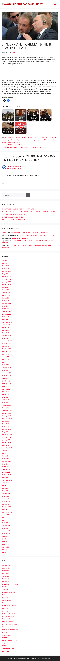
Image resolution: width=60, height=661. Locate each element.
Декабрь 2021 (6, 378)
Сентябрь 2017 (7, 512)
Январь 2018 (6, 501)
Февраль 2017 (6, 531)
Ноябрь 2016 (6, 539)
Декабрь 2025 (6, 282)
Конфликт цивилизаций (10, 629)
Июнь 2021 (5, 394)
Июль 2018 (5, 485)
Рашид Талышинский (14, 166)
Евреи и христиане (8, 613)
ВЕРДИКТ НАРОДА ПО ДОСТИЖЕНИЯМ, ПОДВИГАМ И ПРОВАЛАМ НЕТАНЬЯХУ (28, 211)
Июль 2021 (5, 392)
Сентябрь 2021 (7, 386)
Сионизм (10, 142)
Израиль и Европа (8, 616)
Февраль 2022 (7, 373)
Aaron (4, 233)
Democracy (17, 137)
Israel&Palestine (7, 587)
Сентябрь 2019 (7, 448)
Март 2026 (5, 274)
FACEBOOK (5, 573)
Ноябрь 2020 (6, 413)
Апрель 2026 (6, 271)
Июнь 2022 (6, 362)
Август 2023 (6, 325)
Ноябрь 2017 (6, 507)
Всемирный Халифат (9, 605)
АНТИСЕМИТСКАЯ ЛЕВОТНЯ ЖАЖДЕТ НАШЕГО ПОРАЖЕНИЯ (24, 147)
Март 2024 (5, 306)
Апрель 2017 (6, 525)
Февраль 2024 (7, 309)
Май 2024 (5, 300)
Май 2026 (5, 268)
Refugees (5, 597)
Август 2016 (6, 547)
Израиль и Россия (8, 621)
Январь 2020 (6, 437)
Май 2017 (5, 523)
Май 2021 (5, 397)
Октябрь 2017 (6, 509)
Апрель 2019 (6, 461)
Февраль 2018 (6, 499)
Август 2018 (6, 483)
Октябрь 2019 (6, 445)
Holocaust (5, 579)
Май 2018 (5, 491)
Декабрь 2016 (6, 536)
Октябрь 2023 (6, 319)
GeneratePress (47, 658)
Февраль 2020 (7, 434)
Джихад (5, 611)
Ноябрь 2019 (6, 442)
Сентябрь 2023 (7, 322)
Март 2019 (5, 464)
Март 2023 (5, 338)
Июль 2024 (6, 295)
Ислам (4, 627)
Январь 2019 (6, 469)
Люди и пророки (37, 140)
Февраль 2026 (7, 276)
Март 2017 (5, 528)
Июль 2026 (6, 263)
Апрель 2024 (6, 303)
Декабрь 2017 (6, 504)
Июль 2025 (6, 290)
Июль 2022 (6, 359)
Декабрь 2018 (6, 472)
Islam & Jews (6, 581)
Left (40, 137)
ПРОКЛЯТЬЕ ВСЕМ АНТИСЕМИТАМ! (14, 220)
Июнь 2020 (6, 424)
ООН (3, 643)
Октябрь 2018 (6, 477)
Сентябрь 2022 (7, 354)
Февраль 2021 (6, 405)
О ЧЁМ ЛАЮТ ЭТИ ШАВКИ (13, 145)
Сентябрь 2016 (7, 544)
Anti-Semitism (8, 137)
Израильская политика (24, 140)
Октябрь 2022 (6, 351)
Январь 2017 (6, 533)
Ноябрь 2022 (6, 349)
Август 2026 (6, 260)
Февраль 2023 (7, 341)
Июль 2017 (5, 517)
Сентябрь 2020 (7, 418)
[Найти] (28, 195)
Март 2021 (5, 402)
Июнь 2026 (6, 266)
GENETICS (5, 576)
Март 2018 (5, 496)
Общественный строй (9, 640)
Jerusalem (5, 589)
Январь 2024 (6, 311)
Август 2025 (6, 287)
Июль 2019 (5, 453)
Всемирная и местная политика (12, 603)
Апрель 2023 (6, 335)
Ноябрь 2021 (6, 381)
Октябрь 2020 (6, 416)
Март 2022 (5, 370)
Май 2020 (5, 426)
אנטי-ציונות (16, 142)
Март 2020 (5, 432)
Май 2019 (5, 458)
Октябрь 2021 (6, 383)
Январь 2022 (6, 375)
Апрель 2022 (6, 367)
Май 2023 (5, 333)
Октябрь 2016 (6, 541)
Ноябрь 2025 (6, 284)
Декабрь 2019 (6, 440)
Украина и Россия (8, 648)
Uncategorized (7, 600)
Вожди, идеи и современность (23, 4)
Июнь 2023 (6, 330)
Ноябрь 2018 (6, 475)
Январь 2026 (6, 279)
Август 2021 (6, 389)
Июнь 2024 (6, 298)
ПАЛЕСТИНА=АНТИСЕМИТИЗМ (12, 217)
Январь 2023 (6, 343)
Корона (4, 632)
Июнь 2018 (5, 488)
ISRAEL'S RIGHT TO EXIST (30, 137)
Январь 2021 (6, 408)
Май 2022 (5, 365)
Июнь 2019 (5, 456)
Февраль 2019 (6, 466)
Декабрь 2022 (6, 346)
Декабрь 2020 (7, 410)
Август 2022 (6, 357)
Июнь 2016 (5, 552)
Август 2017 (6, 515)
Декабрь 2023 (7, 314)
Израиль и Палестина (9, 619)
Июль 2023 (6, 327)
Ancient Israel (6, 565)
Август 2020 (6, 421)
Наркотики (5, 637)
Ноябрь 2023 (6, 317)
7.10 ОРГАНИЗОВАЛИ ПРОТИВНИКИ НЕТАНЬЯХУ (18, 209)
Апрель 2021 (6, 400)
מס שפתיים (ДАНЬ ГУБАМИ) (20, 238)
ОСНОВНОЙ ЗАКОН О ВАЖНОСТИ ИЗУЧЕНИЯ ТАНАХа (30, 233)
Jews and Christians (8, 592)
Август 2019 (6, 450)
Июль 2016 (5, 550)
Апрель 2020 (6, 429)
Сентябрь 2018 (7, 480)
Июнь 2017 (5, 520)
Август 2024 (6, 292)
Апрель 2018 (6, 493)
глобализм (12, 140)
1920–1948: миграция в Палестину (13, 214)
